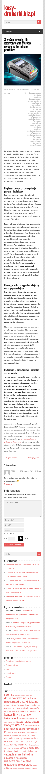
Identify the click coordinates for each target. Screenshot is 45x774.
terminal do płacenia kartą (35, 110)
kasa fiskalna (14, 714)
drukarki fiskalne (27, 701)
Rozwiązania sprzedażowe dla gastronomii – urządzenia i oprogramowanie (22, 615)
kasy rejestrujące (21, 732)
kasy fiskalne (14, 725)
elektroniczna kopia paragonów (26, 708)
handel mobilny (13, 711)
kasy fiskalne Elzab (32, 726)
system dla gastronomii (14, 748)
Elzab (6, 711)
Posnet (8, 741)
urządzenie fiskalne (18, 761)
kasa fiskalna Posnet (29, 719)
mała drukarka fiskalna (28, 735)
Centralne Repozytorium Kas (23, 695)
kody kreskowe (16, 735)
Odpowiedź (8, 484)
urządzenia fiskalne (19, 754)
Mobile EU (27, 738)
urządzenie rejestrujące (18, 764)
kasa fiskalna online (36, 104)
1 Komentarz (35, 89)
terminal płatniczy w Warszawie (34, 116)
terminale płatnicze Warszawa (34, 136)
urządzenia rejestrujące (16, 758)
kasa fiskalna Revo (10, 722)
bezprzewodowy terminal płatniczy (34, 100)
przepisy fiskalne (17, 745)
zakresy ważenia (31, 768)
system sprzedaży (30, 748)
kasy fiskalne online (35, 106)
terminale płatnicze (37, 128)
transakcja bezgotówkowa (35, 140)
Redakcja (12, 89)
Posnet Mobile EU (17, 742)
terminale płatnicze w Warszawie (34, 132)
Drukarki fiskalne (12, 665)
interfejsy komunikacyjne (29, 711)
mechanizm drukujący (14, 738)
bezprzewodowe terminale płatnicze (35, 95)
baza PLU (9, 695)
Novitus (34, 738)
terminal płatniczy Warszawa (34, 120)
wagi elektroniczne (20, 768)
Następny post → (34, 458)
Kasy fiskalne (11, 673)
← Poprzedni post (10, 458)
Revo (26, 745)
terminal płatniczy (34, 113)
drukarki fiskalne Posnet (13, 705)
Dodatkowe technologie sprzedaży (18, 661)
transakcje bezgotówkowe (35, 144)
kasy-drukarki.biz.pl (19, 10)
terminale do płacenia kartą (35, 124)
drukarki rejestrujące (31, 705)
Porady (8, 677)
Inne (8, 93)
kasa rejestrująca (27, 721)
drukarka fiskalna (15, 698)
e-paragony (7, 708)
